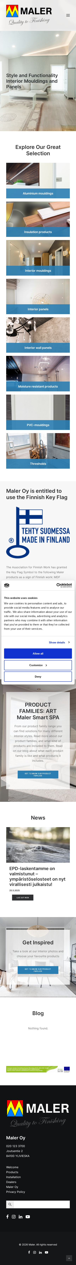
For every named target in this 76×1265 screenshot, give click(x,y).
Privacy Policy (15, 1192)
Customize (36, 664)
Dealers (11, 1182)
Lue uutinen (23, 898)
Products (12, 1172)
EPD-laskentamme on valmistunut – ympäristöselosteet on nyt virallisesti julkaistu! (37, 876)
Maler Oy (12, 1187)
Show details (57, 642)
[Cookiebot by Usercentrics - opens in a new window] (56, 585)
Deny (38, 676)
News (13, 832)
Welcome (12, 1167)
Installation (13, 1177)
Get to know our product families (38, 774)
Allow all (38, 653)
